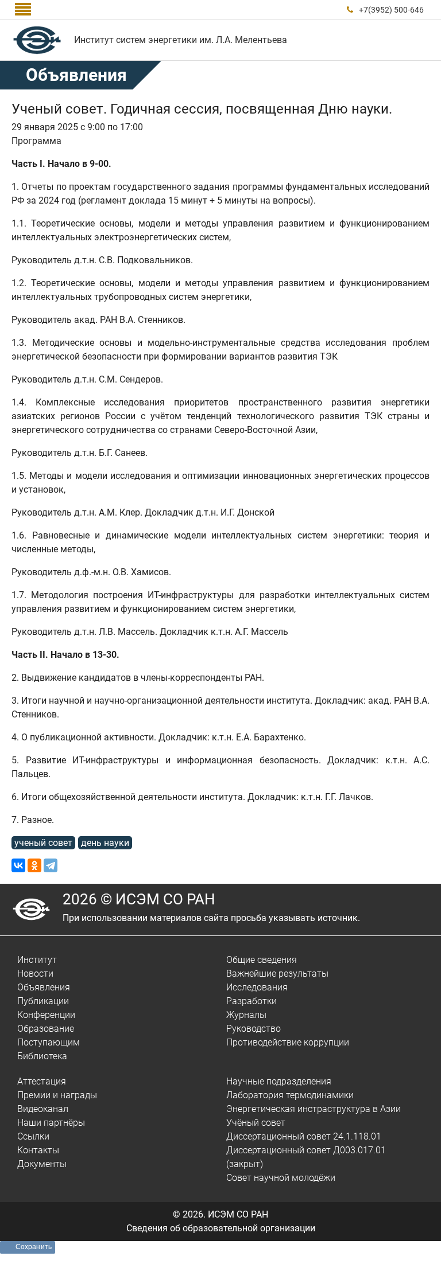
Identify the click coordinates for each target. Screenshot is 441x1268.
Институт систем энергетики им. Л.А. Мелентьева (180, 39)
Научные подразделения (278, 1081)
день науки (105, 842)
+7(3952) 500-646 (391, 9)
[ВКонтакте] (18, 865)
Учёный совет (255, 1122)
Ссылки (33, 1136)
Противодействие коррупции (287, 1042)
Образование (45, 1028)
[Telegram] (50, 865)
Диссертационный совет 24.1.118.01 (303, 1136)
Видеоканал (42, 1108)
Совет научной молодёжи (280, 1177)
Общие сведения (261, 959)
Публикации (43, 1001)
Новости (35, 973)
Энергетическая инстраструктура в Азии (313, 1108)
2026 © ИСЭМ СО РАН (139, 899)
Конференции (46, 1014)
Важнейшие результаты (277, 973)
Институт (37, 959)
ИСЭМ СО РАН (238, 1214)
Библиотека (42, 1056)
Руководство (253, 1028)
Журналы (246, 1014)
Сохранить (34, 1247)
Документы (42, 1163)
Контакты (38, 1150)
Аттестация (41, 1081)
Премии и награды (57, 1095)
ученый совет (43, 842)
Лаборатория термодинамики (290, 1095)
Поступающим (48, 1042)
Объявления (43, 987)
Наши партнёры (51, 1122)
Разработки (251, 1001)
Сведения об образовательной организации (220, 1228)
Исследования (257, 987)
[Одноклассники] (34, 865)
